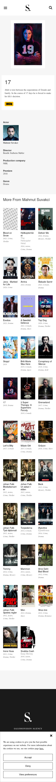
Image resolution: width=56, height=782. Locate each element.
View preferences (28, 774)
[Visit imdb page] (9, 105)
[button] (51, 735)
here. (42, 748)
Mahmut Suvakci (10, 142)
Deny (28, 766)
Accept (28, 757)
